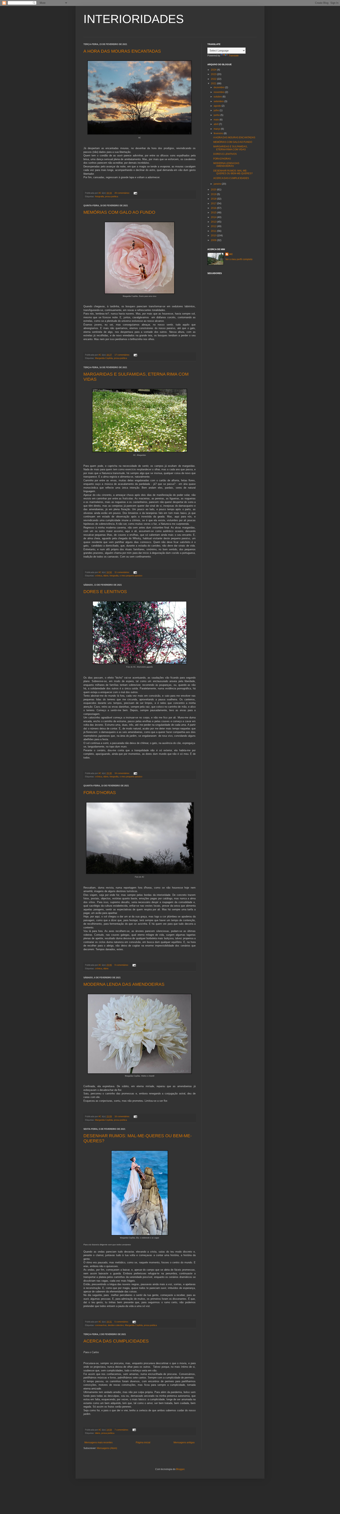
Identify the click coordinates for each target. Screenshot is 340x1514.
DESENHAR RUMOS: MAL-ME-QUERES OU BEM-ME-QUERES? (233, 172)
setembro (219, 101)
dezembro (219, 87)
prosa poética (111, 196)
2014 (214, 217)
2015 (214, 212)
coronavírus (101, 1325)
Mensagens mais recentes (98, 1442)
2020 (214, 189)
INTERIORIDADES (133, 19)
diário (105, 575)
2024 (214, 69)
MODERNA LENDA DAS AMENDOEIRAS (123, 984)
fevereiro (219, 133)
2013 (214, 221)
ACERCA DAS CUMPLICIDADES (116, 1341)
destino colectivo (116, 1325)
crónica (98, 575)
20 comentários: (122, 193)
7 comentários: (122, 1430)
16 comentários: (122, 773)
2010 (214, 235)
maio (217, 119)
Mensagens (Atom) (107, 1448)
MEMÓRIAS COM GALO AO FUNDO (119, 212)
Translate (234, 55)
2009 (214, 240)
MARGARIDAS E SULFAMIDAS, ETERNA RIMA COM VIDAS (230, 148)
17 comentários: (122, 355)
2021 (214, 83)
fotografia (99, 196)
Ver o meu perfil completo (238, 259)
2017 (214, 203)
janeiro (218, 183)
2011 (214, 231)
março (217, 128)
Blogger (180, 1469)
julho (217, 110)
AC (231, 254)
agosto (218, 106)
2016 (214, 208)
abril (216, 124)
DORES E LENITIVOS (105, 591)
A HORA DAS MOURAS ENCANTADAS (122, 51)
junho (217, 115)
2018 (214, 198)
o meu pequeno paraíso (131, 575)
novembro (219, 92)
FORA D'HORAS (99, 792)
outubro (218, 96)
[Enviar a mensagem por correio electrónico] (135, 193)
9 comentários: (122, 965)
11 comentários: (122, 572)
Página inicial (143, 1442)
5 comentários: (122, 1322)
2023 (214, 74)
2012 (214, 226)
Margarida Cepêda (104, 358)
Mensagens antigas (184, 1442)
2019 (214, 194)
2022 (214, 79)
